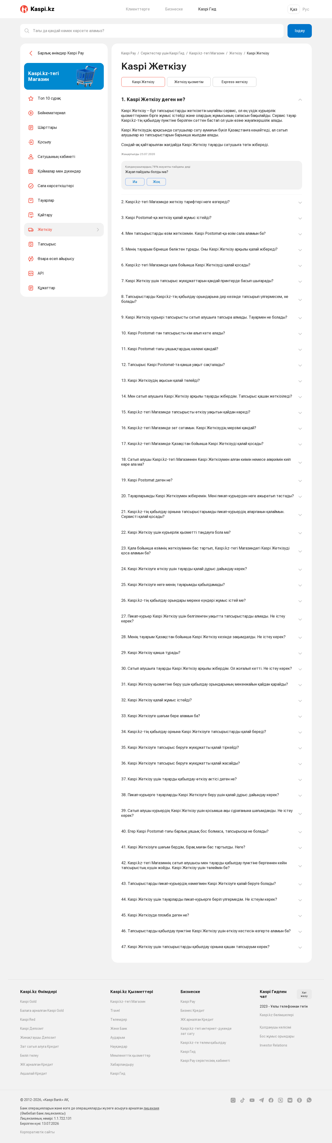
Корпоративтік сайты (37, 1132)
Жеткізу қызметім (188, 82)
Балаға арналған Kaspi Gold (42, 1010)
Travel (115, 1010)
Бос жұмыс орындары (277, 1036)
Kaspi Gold (28, 1001)
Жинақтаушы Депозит (38, 1037)
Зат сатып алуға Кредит (39, 1046)
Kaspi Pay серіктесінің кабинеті (205, 1061)
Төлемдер (118, 1019)
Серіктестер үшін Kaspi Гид (162, 53)
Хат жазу (304, 994)
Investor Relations (273, 1045)
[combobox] (156, 30)
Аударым (117, 1037)
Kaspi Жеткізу (143, 82)
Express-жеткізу (235, 82)
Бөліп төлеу (29, 1055)
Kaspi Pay (128, 53)
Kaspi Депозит (32, 1028)
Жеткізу (235, 53)
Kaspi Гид (117, 1073)
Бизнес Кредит (193, 1010)
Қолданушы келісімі (275, 1027)
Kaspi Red (27, 1019)
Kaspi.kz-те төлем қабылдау (203, 1043)
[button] (211, 143)
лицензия (151, 1108)
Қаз (293, 9)
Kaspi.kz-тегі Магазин (206, 53)
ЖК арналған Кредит (36, 1064)
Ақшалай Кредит (33, 1073)
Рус (306, 9)
